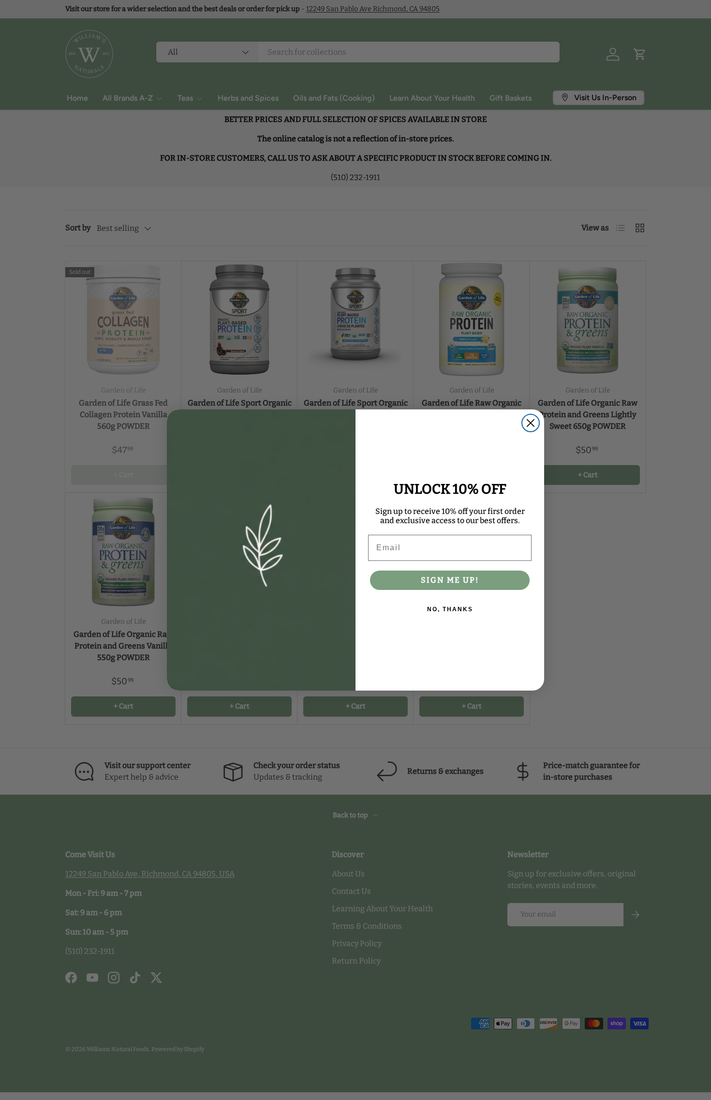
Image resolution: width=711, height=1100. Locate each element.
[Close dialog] (530, 423)
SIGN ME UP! (450, 580)
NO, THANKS (450, 609)
